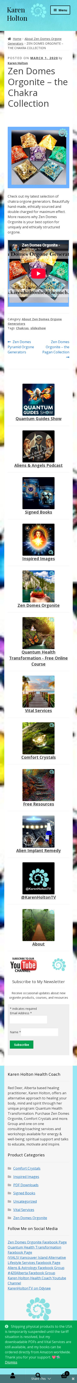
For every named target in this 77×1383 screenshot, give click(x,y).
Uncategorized (25, 1201)
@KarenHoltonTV (38, 897)
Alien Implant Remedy (38, 850)
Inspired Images (38, 558)
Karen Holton (17, 13)
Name (15, 1032)
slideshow (38, 328)
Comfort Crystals (38, 757)
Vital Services (38, 710)
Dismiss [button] (11, 1362)
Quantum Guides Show (39, 418)
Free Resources (38, 804)
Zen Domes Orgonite (39, 605)
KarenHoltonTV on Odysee (29, 1288)
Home (17, 39)
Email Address (21, 1013)
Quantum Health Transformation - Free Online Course (38, 658)
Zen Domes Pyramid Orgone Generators (21, 346)
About (38, 944)
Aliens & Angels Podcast (38, 465)
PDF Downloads (25, 1185)
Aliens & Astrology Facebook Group (36, 1267)
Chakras (22, 328)
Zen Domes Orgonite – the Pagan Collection (55, 346)
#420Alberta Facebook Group (31, 1273)
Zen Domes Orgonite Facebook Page (37, 1242)
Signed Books (38, 512)
